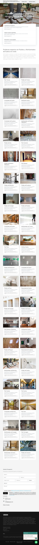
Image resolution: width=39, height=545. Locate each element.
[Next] (37, 15)
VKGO (13, 492)
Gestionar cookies (32, 1)
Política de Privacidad (15, 490)
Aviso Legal (7, 541)
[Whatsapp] (36, 542)
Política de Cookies (12, 541)
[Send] (36, 538)
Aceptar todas (24, 1)
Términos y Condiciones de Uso (25, 490)
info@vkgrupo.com (6, 530)
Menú (4, 533)
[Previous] (1, 15)
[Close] (36, 533)
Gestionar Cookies (19, 542)
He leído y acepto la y (18, 490)
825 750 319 (5, 529)
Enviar (5, 493)
